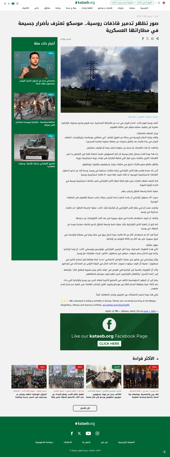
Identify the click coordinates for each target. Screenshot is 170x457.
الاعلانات (68, 442)
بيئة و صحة (71, 8)
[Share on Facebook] (143, 39)
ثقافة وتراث (87, 8)
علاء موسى (154, 391)
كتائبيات (25, 8)
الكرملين (141, 116)
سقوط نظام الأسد (94, 391)
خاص (36, 8)
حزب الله (81, 391)
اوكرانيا (148, 116)
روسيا (155, 116)
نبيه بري (145, 391)
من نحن (104, 442)
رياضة (58, 8)
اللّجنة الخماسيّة (135, 391)
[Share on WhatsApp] (152, 39)
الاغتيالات (16, 391)
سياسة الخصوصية (44, 442)
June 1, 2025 (150, 311)
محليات (132, 8)
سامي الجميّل (42, 391)
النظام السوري (71, 391)
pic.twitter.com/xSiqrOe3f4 (116, 305)
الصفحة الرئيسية (126, 442)
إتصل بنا (86, 442)
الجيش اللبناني (59, 391)
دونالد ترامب (132, 116)
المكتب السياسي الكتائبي (112, 391)
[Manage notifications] (164, 452)
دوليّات (50, 53)
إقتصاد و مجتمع (105, 8)
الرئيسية (144, 8)
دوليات (121, 8)
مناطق (47, 8)
